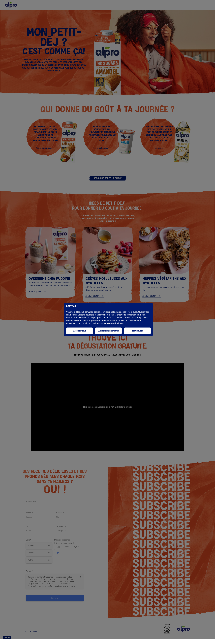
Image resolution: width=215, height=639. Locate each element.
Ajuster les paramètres (108, 331)
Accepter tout (79, 331)
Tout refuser (137, 331)
